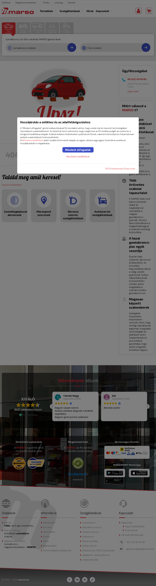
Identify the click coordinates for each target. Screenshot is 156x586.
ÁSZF (107, 168)
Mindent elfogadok (78, 149)
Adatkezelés (118, 168)
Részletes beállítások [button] (32, 140)
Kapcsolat (130, 168)
